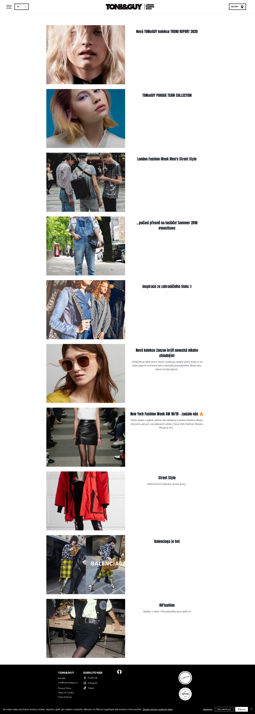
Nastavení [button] (207, 709)
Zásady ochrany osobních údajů (158, 709)
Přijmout (241, 709)
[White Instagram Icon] (85, 683)
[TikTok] (85, 688)
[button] (9, 7)
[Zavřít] (251, 709)
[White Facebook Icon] (85, 678)
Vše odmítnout (224, 709)
